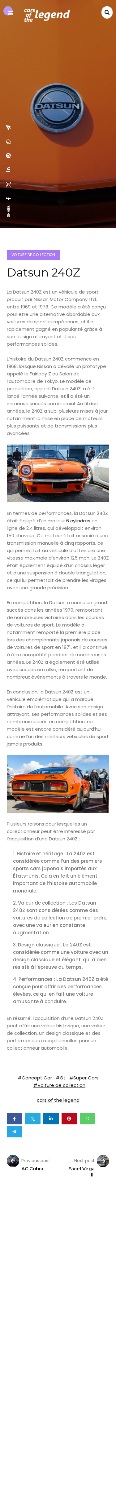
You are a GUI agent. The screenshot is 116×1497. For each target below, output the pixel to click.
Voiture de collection (33, 254)
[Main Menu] (10, 13)
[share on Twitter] (8, 184)
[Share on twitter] (33, 1118)
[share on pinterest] (8, 155)
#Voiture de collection (59, 1085)
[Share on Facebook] (14, 1118)
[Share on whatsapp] (87, 1118)
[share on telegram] (8, 127)
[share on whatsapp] (8, 142)
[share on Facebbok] (8, 198)
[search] (107, 12)
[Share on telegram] (14, 1131)
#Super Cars (84, 1077)
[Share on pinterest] (69, 1118)
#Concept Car (35, 1077)
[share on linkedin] (8, 169)
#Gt (61, 1077)
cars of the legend (58, 1100)
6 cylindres (78, 520)
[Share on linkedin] (51, 1118)
